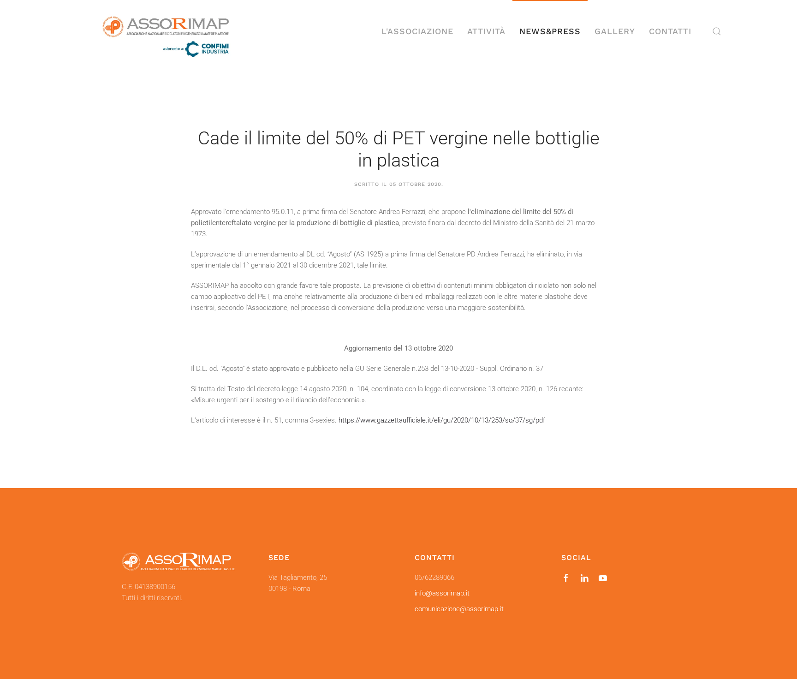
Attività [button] (486, 31)
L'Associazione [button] (417, 31)
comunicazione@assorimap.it (459, 609)
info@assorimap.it (442, 593)
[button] (716, 31)
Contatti (670, 31)
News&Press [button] (550, 31)
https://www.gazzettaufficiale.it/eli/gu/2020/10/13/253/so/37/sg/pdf (442, 420)
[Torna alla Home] (166, 31)
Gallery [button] (615, 31)
